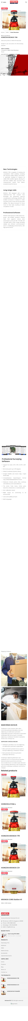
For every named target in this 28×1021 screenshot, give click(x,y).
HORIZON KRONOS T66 (13, 978)
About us (3, 969)
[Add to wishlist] (3, 801)
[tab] (4, 54)
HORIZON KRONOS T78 (10, 836)
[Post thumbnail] (4, 935)
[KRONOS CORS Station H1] (14, 883)
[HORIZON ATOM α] (14, 786)
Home (2, 32)
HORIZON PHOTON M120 (13, 991)
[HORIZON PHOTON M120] (3, 993)
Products (3, 964)
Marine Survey (4, 950)
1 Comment (18, 936)
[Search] (26, 2)
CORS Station (7, 903)
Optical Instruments (6, 956)
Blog (2, 967)
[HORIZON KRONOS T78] (14, 819)
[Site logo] (14, 2)
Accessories (4, 953)
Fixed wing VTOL (5, 943)
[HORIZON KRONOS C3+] (14, 851)
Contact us (4, 972)
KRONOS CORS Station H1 (11, 899)
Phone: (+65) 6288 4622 (9, 923)
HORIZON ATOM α (8, 804)
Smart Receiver (14, 32)
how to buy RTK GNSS (13, 934)
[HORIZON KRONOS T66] (3, 980)
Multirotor (3, 945)
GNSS (7, 32)
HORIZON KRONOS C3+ (10, 868)
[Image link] (5, 914)
